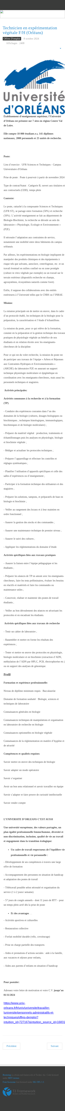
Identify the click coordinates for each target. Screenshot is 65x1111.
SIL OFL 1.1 (38, 1082)
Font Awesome (9, 1082)
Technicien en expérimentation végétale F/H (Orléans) (30, 30)
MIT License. (14, 1078)
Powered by (19, 1091)
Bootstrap (7, 1075)
